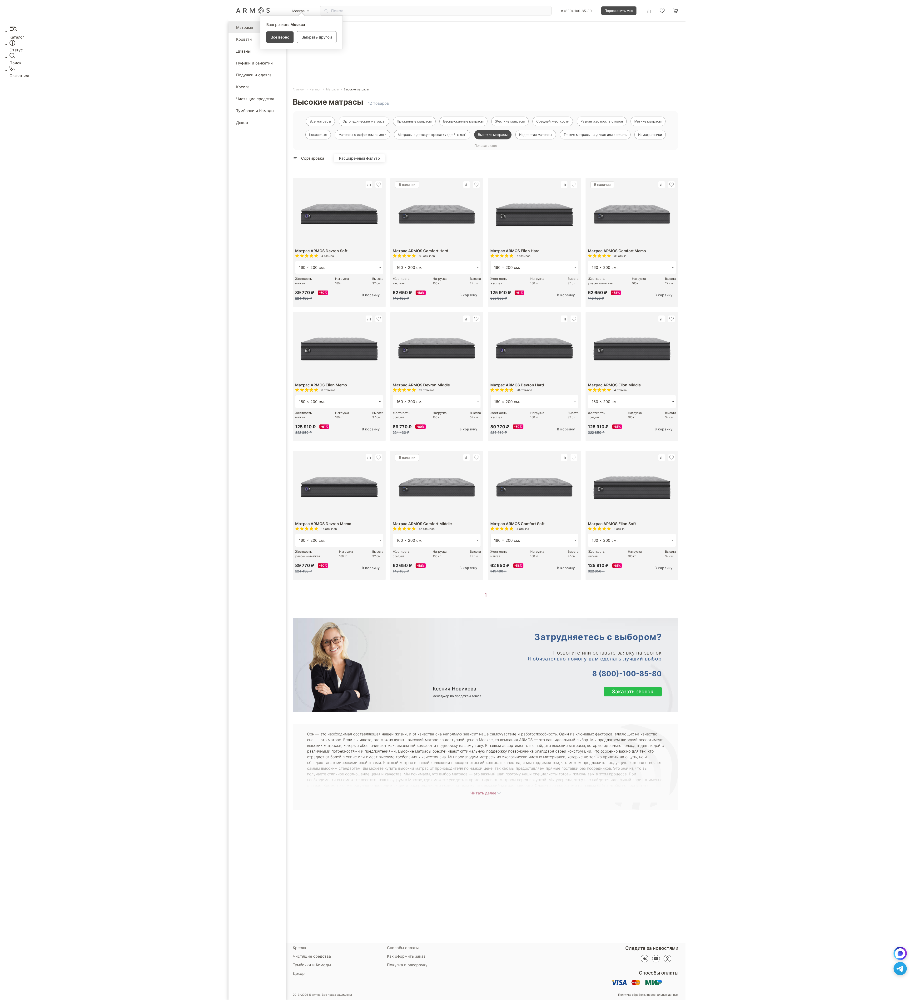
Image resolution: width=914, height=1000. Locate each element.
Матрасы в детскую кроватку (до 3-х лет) (432, 135)
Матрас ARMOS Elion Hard (515, 250)
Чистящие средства (255, 98)
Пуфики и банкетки (254, 63)
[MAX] (900, 953)
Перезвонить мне (619, 11)
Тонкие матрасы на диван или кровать (595, 135)
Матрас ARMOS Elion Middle (614, 385)
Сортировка (312, 158)
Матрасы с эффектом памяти (362, 135)
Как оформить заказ (406, 956)
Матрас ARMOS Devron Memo (323, 523)
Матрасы (244, 27)
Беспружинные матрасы (463, 121)
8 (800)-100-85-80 (576, 11)
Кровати (244, 39)
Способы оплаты (403, 947)
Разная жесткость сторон (602, 121)
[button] (369, 184)
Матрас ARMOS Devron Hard (517, 385)
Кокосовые (318, 135)
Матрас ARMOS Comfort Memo (617, 250)
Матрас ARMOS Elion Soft (612, 523)
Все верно (280, 37)
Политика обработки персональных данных (648, 994)
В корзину (371, 295)
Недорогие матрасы (535, 135)
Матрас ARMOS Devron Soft (321, 250)
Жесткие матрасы (510, 121)
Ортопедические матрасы (364, 121)
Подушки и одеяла (254, 75)
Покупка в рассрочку (407, 964)
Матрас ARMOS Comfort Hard (420, 250)
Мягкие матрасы (648, 121)
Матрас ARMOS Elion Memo (321, 385)
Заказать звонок (632, 692)
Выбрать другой (317, 37)
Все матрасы (320, 121)
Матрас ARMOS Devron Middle (421, 385)
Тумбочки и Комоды (255, 110)
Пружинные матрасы (414, 121)
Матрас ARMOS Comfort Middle (422, 523)
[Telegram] (900, 968)
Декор (242, 122)
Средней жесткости (552, 121)
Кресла (242, 86)
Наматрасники (650, 135)
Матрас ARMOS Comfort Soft (517, 523)
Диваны (243, 51)
